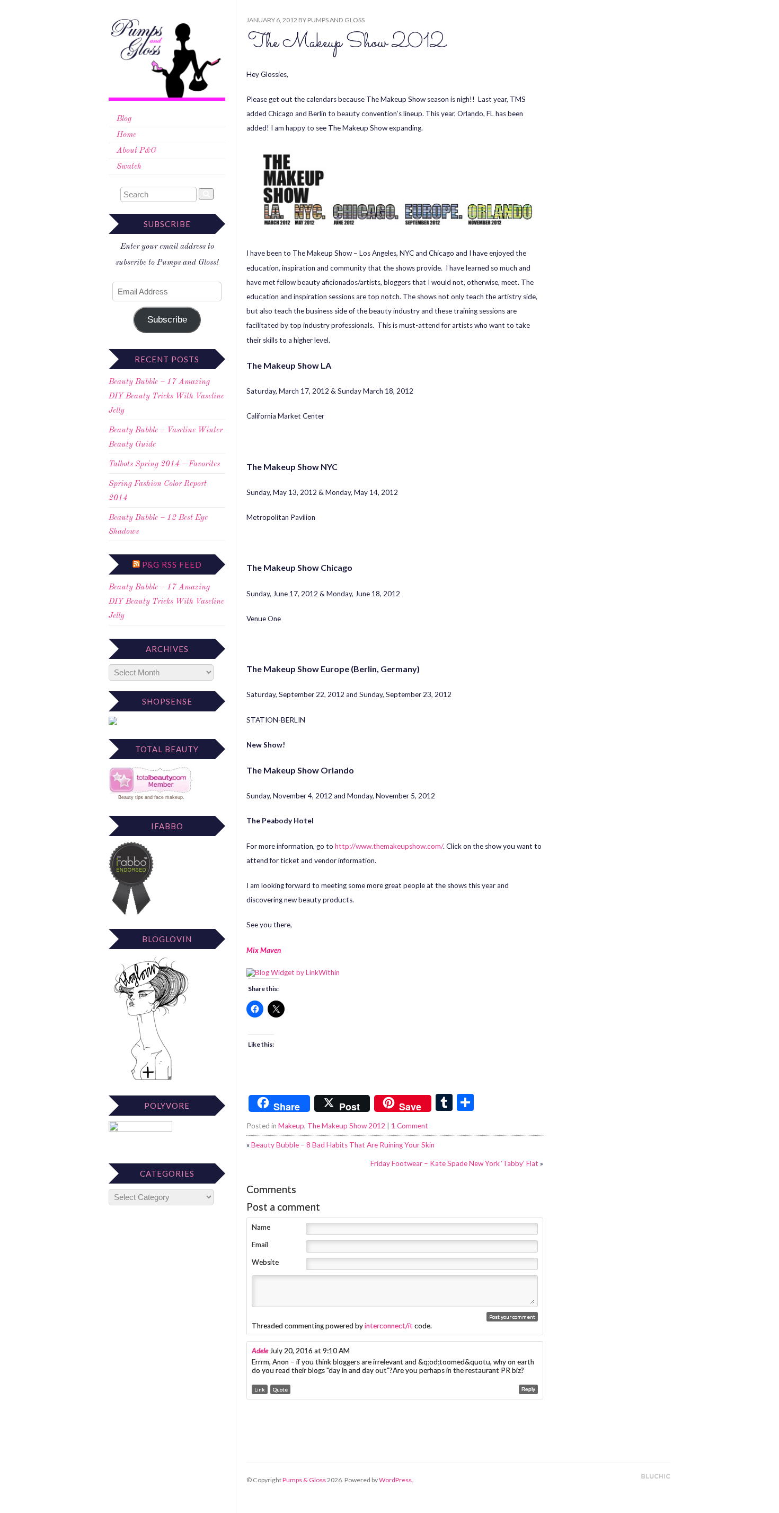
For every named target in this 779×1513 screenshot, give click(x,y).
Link (259, 1389)
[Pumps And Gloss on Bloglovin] (151, 1080)
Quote (280, 1389)
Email (260, 1244)
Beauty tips (130, 797)
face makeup (168, 797)
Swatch (129, 167)
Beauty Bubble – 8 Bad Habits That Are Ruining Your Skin (343, 1145)
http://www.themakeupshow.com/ (389, 846)
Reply (528, 1389)
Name (261, 1227)
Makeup (291, 1125)
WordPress (395, 1480)
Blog (124, 119)
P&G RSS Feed (172, 564)
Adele (260, 1350)
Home (126, 135)
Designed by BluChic (655, 1477)
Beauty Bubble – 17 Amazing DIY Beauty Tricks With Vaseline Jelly (166, 396)
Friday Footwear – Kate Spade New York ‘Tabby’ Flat (454, 1163)
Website (265, 1262)
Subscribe (167, 320)
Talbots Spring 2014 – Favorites (164, 464)
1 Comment (409, 1125)
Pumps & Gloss (304, 1480)
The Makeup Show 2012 (347, 42)
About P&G (136, 151)
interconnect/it (389, 1325)
